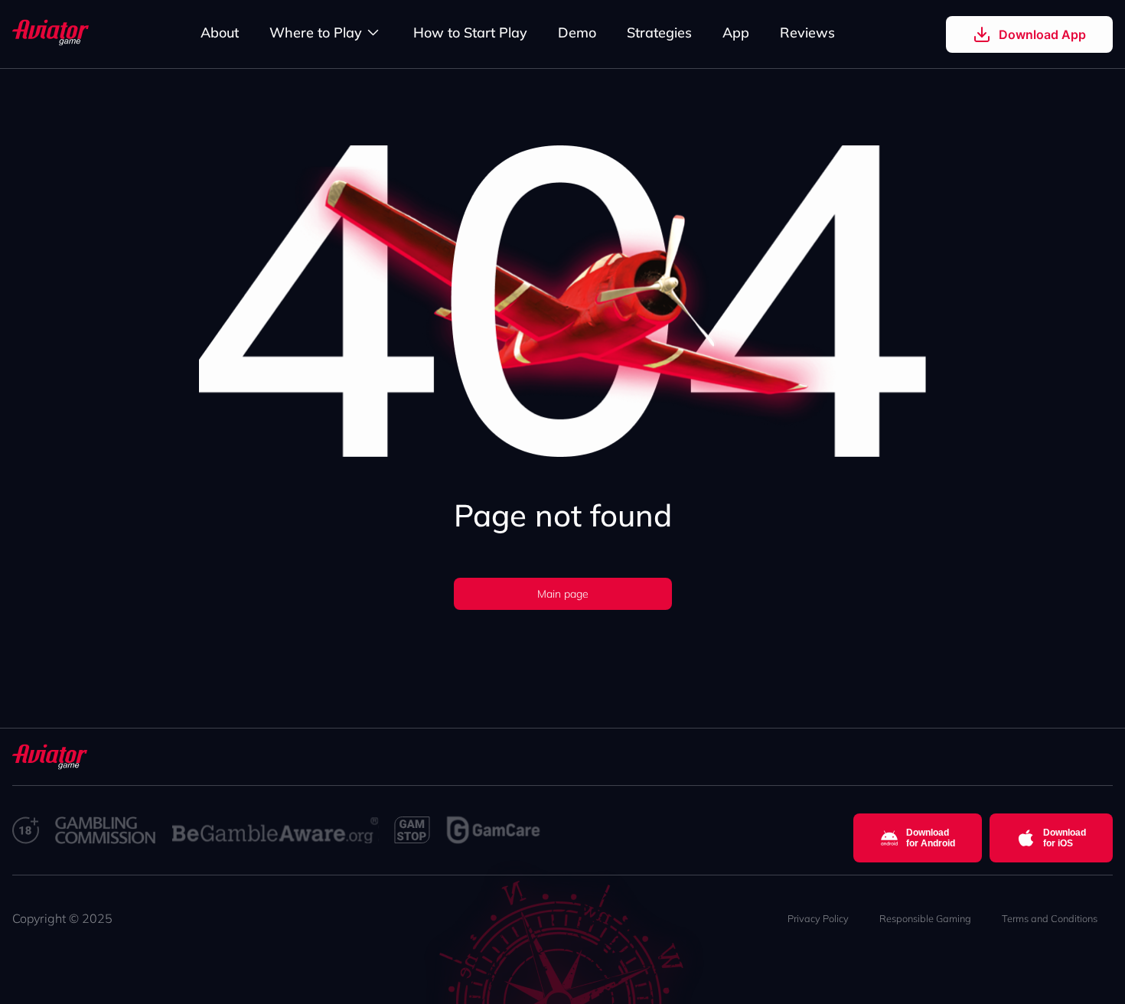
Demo (577, 32)
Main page (563, 594)
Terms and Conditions (1049, 918)
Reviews (807, 32)
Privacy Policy (818, 918)
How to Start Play (470, 32)
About (220, 32)
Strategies (659, 32)
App (735, 32)
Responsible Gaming (925, 918)
